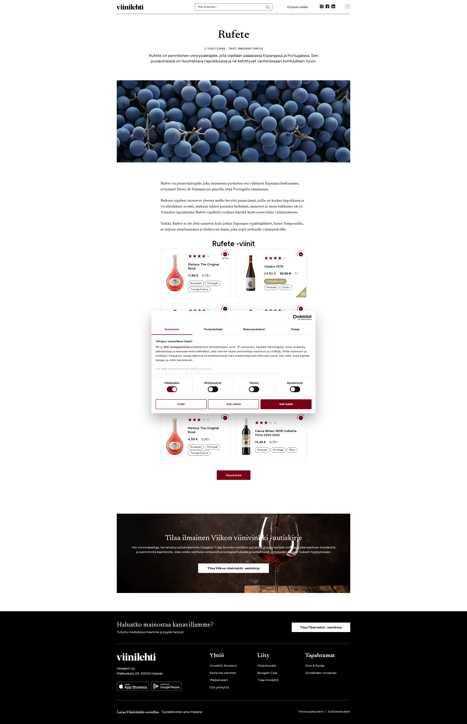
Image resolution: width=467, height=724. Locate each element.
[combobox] (234, 6)
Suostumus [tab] (172, 329)
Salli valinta (233, 404)
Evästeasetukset (339, 711)
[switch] (213, 389)
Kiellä (181, 404)
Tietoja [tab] (295, 329)
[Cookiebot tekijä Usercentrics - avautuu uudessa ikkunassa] (296, 317)
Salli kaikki (286, 404)
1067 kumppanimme (176, 346)
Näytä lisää (233, 475)
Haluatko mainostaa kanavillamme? (165, 625)
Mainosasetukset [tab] (254, 329)
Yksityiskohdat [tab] (212, 329)
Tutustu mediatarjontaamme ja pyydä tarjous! (150, 632)
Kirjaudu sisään (297, 7)
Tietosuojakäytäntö (311, 711)
